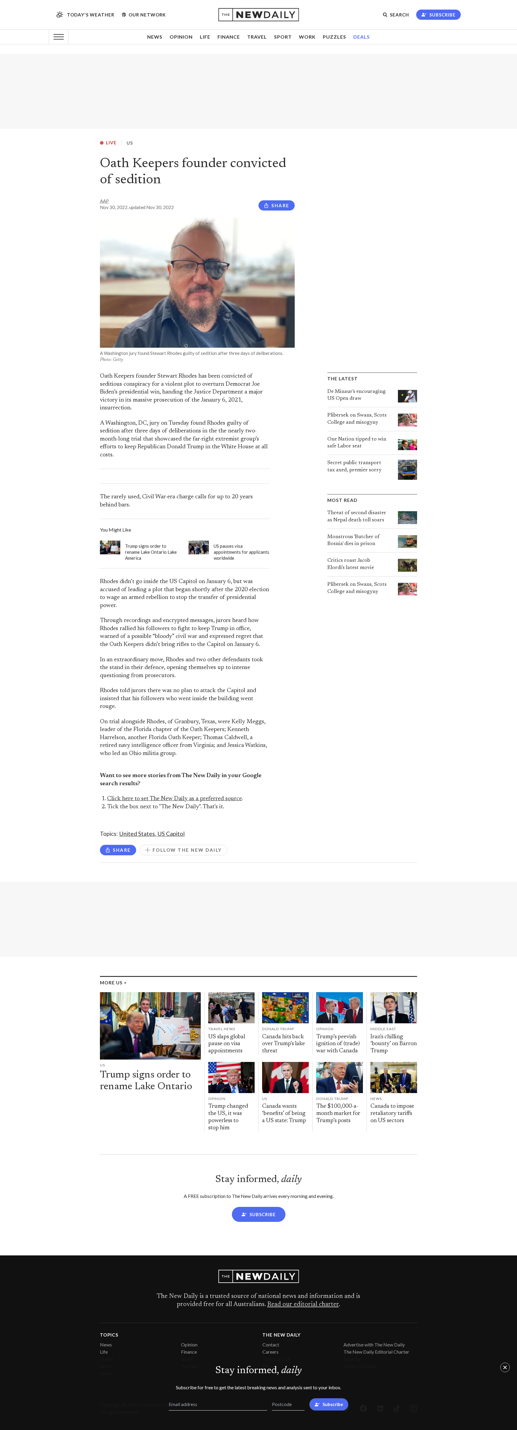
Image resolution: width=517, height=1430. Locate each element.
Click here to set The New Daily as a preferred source (174, 799)
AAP (104, 201)
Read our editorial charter (303, 1304)
